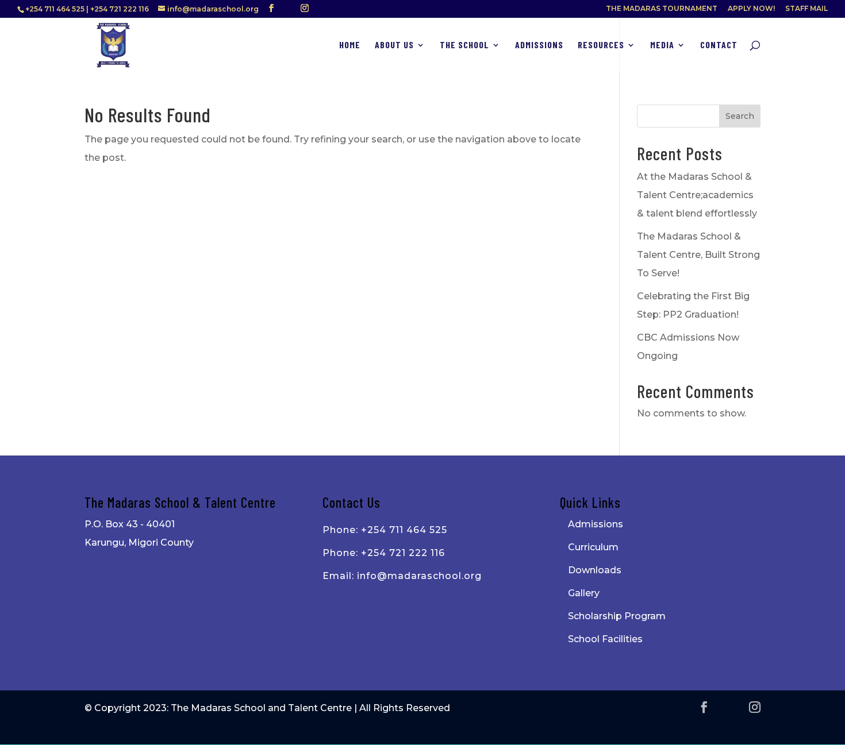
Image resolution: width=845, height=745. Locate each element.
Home (349, 45)
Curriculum (593, 547)
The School (464, 45)
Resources (601, 45)
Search (739, 116)
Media (662, 45)
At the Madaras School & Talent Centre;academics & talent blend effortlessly (697, 195)
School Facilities (605, 639)
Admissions (539, 45)
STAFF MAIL (806, 9)
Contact (719, 45)
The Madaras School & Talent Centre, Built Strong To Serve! (698, 255)
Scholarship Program (617, 616)
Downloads (594, 570)
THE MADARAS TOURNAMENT (661, 9)
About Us (394, 45)
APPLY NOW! (751, 9)
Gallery (584, 593)
